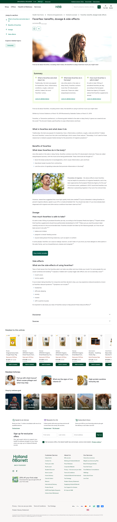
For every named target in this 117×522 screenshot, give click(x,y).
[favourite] (18, 335)
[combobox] (84, 7)
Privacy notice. (96, 442)
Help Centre (96, 1)
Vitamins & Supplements (54, 15)
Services (37, 7)
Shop (7, 7)
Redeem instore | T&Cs (77, 1)
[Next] (110, 345)
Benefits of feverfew (14, 25)
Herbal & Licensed (71, 15)
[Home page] (58, 7)
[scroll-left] (6, 402)
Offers (13, 7)
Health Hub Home (38, 15)
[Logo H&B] (58, 7)
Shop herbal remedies (40, 253)
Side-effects (12, 34)
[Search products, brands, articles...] (99, 7)
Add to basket (13, 364)
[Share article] (39, 29)
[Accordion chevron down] (110, 314)
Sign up (99, 435)
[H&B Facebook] (17, 471)
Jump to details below (42, 99)
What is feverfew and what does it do (19, 20)
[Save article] (34, 29)
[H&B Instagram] (13, 471)
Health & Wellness (25, 7)
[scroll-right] (110, 402)
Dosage (10, 29)
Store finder (88, 1)
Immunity (10, 45)
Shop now (47, 1)
